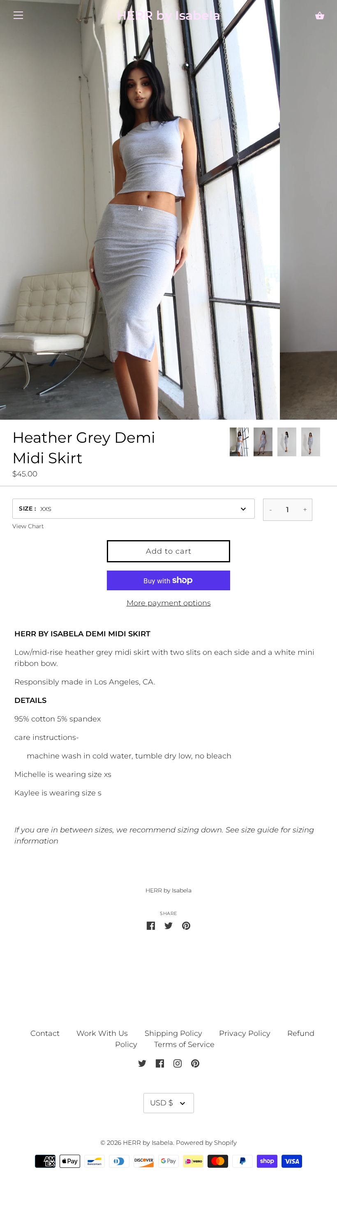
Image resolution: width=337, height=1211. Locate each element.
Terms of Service (184, 1044)
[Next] (325, 443)
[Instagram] (177, 1063)
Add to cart (169, 551)
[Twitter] (142, 1063)
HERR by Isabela (168, 15)
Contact (46, 1033)
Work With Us (102, 1033)
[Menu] (18, 17)
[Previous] (229, 443)
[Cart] (320, 16)
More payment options (169, 603)
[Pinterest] (195, 1063)
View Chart (28, 526)
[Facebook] (160, 1063)
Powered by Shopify (206, 1142)
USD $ (161, 1102)
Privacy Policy (244, 1033)
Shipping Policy (173, 1033)
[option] (239, 443)
